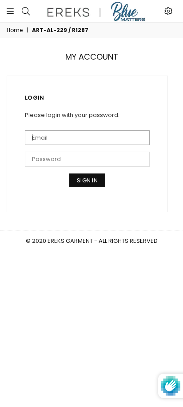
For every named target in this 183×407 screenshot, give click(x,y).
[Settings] (168, 11)
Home (15, 30)
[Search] (26, 11)
